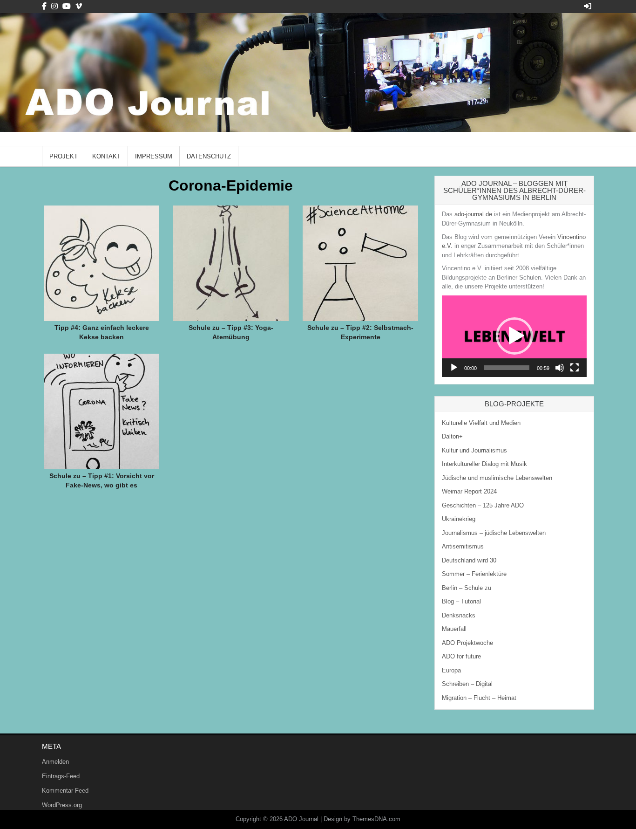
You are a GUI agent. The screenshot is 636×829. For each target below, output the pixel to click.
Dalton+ (452, 436)
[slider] (506, 367)
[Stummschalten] (559, 367)
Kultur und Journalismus (474, 450)
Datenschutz (209, 156)
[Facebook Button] (44, 6)
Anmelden (55, 761)
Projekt (63, 156)
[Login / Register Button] (587, 6)
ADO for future (461, 656)
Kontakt (106, 156)
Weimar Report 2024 (469, 491)
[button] (514, 336)
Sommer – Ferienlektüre (474, 573)
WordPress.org (62, 805)
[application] (514, 336)
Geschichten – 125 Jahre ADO (483, 505)
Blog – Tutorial (461, 601)
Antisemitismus (463, 546)
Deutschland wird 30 (469, 560)
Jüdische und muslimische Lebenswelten (497, 477)
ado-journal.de (473, 214)
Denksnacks (458, 615)
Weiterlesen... (105, 247)
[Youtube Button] (66, 6)
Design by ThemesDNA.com (362, 818)
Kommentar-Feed (65, 790)
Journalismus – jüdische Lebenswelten (494, 532)
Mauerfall (454, 628)
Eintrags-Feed (61, 776)
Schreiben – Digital (467, 683)
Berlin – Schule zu (466, 587)
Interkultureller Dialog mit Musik (484, 463)
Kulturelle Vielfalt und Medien (481, 422)
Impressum (153, 156)
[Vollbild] (574, 367)
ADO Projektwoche (467, 642)
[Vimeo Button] (78, 6)
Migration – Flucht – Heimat (479, 697)
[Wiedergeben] (454, 367)
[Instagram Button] (54, 6)
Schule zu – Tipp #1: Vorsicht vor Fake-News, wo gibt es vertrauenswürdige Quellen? (101, 485)
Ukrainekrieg (458, 518)
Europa (451, 670)
